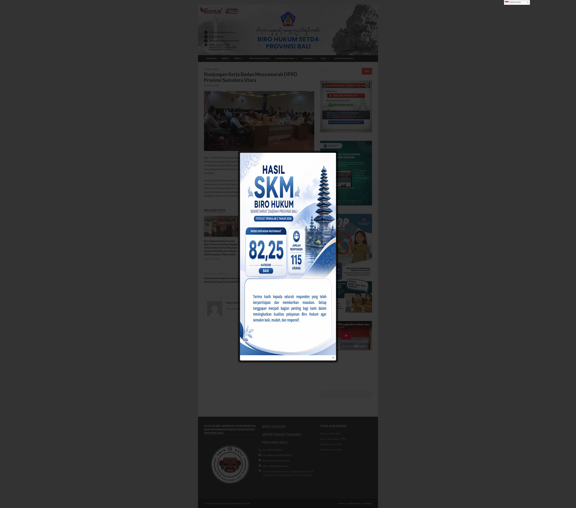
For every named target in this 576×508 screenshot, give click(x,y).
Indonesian (514, 2)
